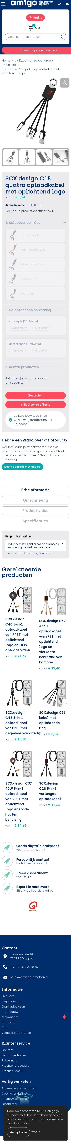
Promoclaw (10, 1011)
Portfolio (8, 1022)
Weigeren (36, 1131)
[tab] (35, 490)
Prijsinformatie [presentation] (35, 490)
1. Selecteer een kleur (23, 223)
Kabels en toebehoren (35, 60)
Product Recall (12, 1071)
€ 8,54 (49, 734)
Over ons (8, 996)
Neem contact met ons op (22, 466)
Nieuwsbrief (10, 1017)
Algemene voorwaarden (19, 1088)
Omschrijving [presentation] (35, 500)
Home (6, 60)
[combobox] (30, 36)
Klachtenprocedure (15, 1065)
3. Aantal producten (22, 367)
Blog (5, 1027)
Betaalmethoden (14, 1055)
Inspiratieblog (12, 1001)
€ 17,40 (49, 668)
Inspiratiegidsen (13, 1006)
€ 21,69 (16, 656)
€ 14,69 (16, 825)
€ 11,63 (49, 805)
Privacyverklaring (14, 1098)
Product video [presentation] (35, 510)
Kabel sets (9, 65)
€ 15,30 (15, 739)
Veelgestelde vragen (16, 1032)
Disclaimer (9, 1104)
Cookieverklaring (14, 1093)
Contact (8, 1050)
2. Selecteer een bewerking (28, 310)
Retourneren (10, 1060)
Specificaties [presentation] (35, 521)
